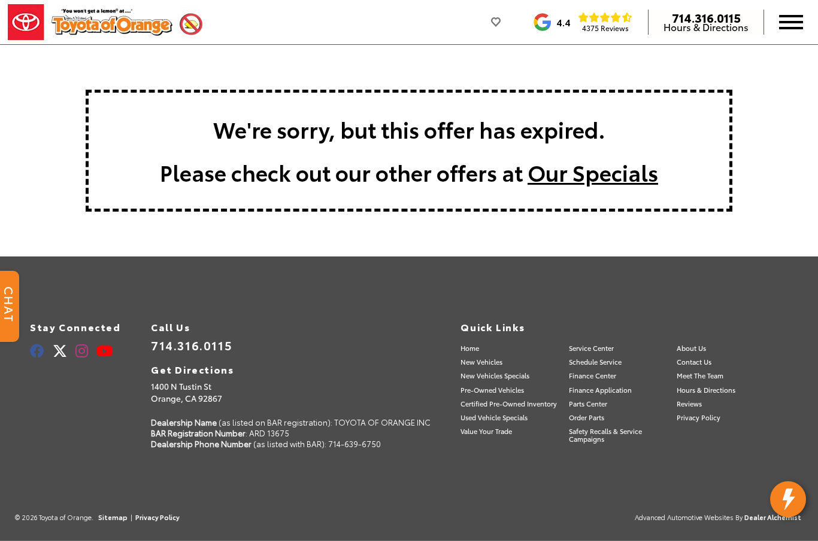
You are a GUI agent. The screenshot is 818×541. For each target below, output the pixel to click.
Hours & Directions (706, 27)
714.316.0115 (706, 17)
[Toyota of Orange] (105, 22)
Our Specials (593, 172)
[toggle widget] (788, 499)
